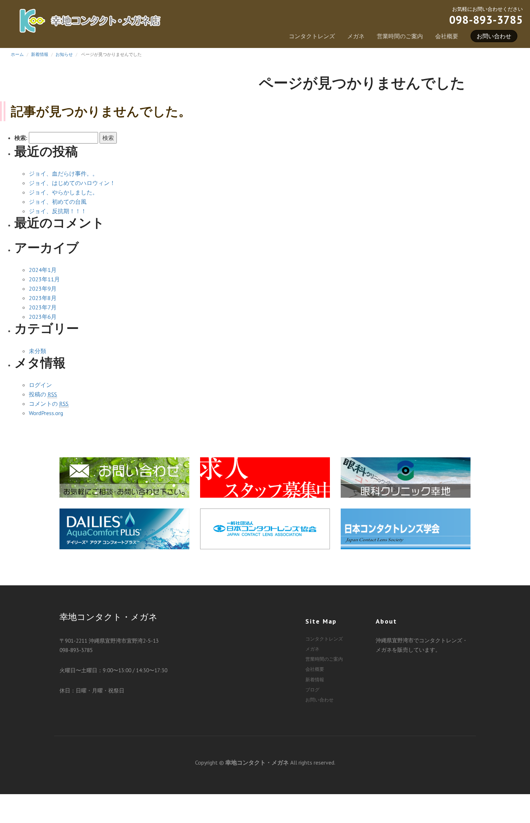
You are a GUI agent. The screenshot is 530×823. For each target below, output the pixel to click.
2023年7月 (43, 307)
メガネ (356, 36)
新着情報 (39, 54)
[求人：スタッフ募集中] (265, 476)
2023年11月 (44, 279)
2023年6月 (43, 316)
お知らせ (64, 54)
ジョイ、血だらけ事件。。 (63, 173)
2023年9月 (43, 288)
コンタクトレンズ (312, 36)
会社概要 (446, 36)
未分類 (37, 351)
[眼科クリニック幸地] (406, 476)
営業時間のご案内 (400, 36)
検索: (20, 137)
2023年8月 (43, 298)
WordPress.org (46, 413)
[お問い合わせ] (124, 476)
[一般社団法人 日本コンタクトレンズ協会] (265, 527)
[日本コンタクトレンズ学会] (406, 527)
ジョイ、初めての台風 (58, 201)
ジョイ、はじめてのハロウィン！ (72, 182)
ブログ (312, 690)
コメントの (49, 403)
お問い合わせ (494, 36)
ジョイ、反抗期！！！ (58, 211)
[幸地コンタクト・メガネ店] (90, 24)
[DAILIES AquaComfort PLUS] (124, 527)
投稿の (43, 394)
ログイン (40, 384)
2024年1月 (43, 269)
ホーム (17, 54)
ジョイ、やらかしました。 (63, 192)
